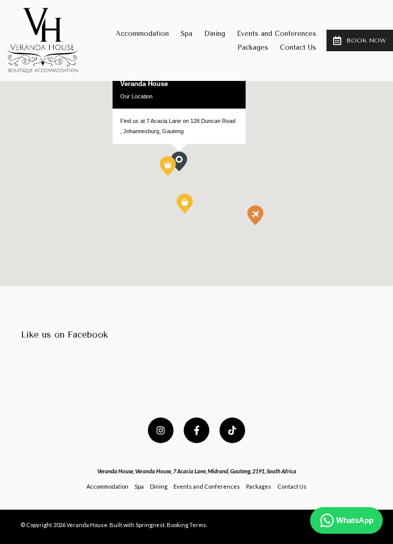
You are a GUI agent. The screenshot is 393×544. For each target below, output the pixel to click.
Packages (252, 47)
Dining (214, 33)
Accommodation (142, 33)
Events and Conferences (276, 33)
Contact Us (298, 47)
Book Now (366, 40)
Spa (186, 33)
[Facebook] (196, 430)
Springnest (150, 524)
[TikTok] (232, 430)
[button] (176, 175)
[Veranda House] (43, 39)
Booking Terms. (187, 524)
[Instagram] (160, 430)
